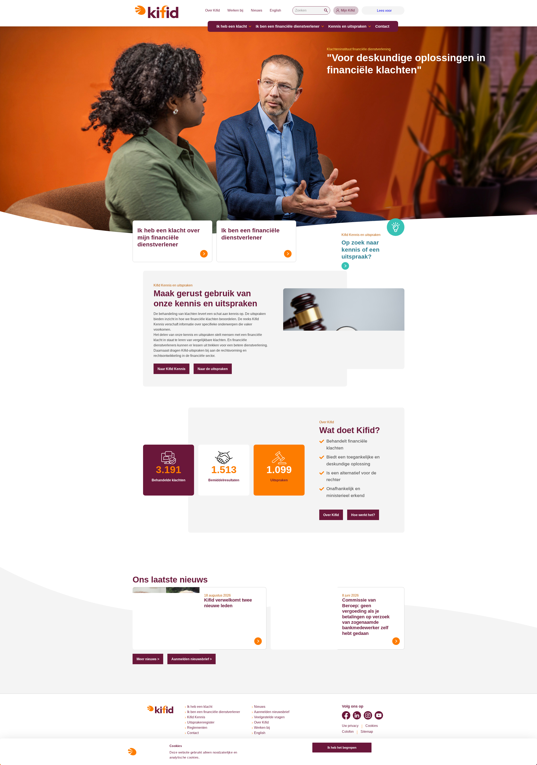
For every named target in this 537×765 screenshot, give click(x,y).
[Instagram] (368, 715)
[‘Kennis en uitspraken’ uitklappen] (369, 26)
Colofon (348, 731)
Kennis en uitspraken (347, 26)
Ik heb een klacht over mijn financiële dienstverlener (168, 237)
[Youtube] (379, 715)
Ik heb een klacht (231, 26)
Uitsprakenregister (200, 722)
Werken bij (235, 10)
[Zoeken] (326, 10)
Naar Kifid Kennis (171, 369)
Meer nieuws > (148, 659)
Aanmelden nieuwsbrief (271, 712)
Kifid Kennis (196, 717)
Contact (382, 26)
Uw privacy (350, 725)
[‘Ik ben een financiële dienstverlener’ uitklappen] (323, 26)
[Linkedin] (357, 715)
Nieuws (256, 10)
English (275, 10)
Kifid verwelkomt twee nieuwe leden (228, 602)
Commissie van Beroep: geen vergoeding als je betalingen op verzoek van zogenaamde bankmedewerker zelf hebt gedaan (366, 616)
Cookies (371, 725)
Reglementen (197, 727)
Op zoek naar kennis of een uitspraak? (360, 249)
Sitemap (367, 731)
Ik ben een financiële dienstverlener (287, 26)
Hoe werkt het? (363, 515)
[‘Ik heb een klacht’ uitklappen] (250, 26)
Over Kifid (212, 10)
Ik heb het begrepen (341, 747)
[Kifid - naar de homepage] (157, 12)
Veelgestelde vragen (269, 717)
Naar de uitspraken (213, 369)
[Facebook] (346, 715)
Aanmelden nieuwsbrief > (191, 659)
